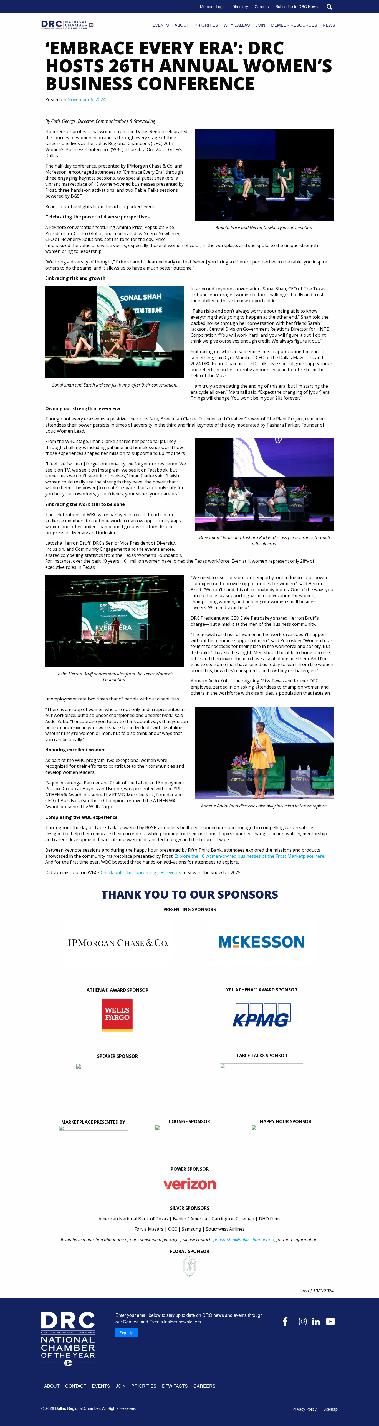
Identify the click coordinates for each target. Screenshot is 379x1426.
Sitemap (330, 1409)
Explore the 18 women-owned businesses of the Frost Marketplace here (249, 856)
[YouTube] (330, 1321)
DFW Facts (175, 1385)
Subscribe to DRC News (297, 6)
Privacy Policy (304, 1409)
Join (260, 25)
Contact (75, 1385)
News (329, 25)
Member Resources (294, 25)
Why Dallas (237, 25)
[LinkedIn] (316, 1321)
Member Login (213, 6)
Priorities (206, 25)
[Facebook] (285, 1321)
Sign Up (126, 1332)
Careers (262, 6)
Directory (240, 6)
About (182, 25)
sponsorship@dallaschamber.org (243, 1239)
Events (160, 25)
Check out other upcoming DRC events (141, 872)
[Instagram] (303, 1321)
